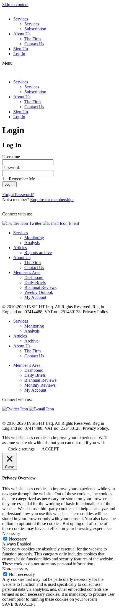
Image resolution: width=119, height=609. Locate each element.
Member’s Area (26, 272)
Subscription (35, 29)
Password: (11, 167)
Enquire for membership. (52, 199)
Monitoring (34, 237)
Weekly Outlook (38, 292)
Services (20, 19)
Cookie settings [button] (21, 449)
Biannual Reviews (40, 287)
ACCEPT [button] (50, 449)
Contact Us (34, 43)
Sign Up (20, 48)
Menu (7, 63)
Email (73, 223)
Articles (20, 247)
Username (11, 156)
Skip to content (15, 4)
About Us (21, 33)
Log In (19, 53)
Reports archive (38, 252)
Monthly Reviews (40, 385)
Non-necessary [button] (15, 568)
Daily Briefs (35, 282)
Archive (31, 341)
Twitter (35, 223)
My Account (35, 297)
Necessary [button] (11, 533)
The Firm (32, 38)
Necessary (18, 539)
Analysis (32, 242)
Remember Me (21, 178)
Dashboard (33, 277)
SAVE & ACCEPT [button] (19, 604)
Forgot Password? (18, 194)
